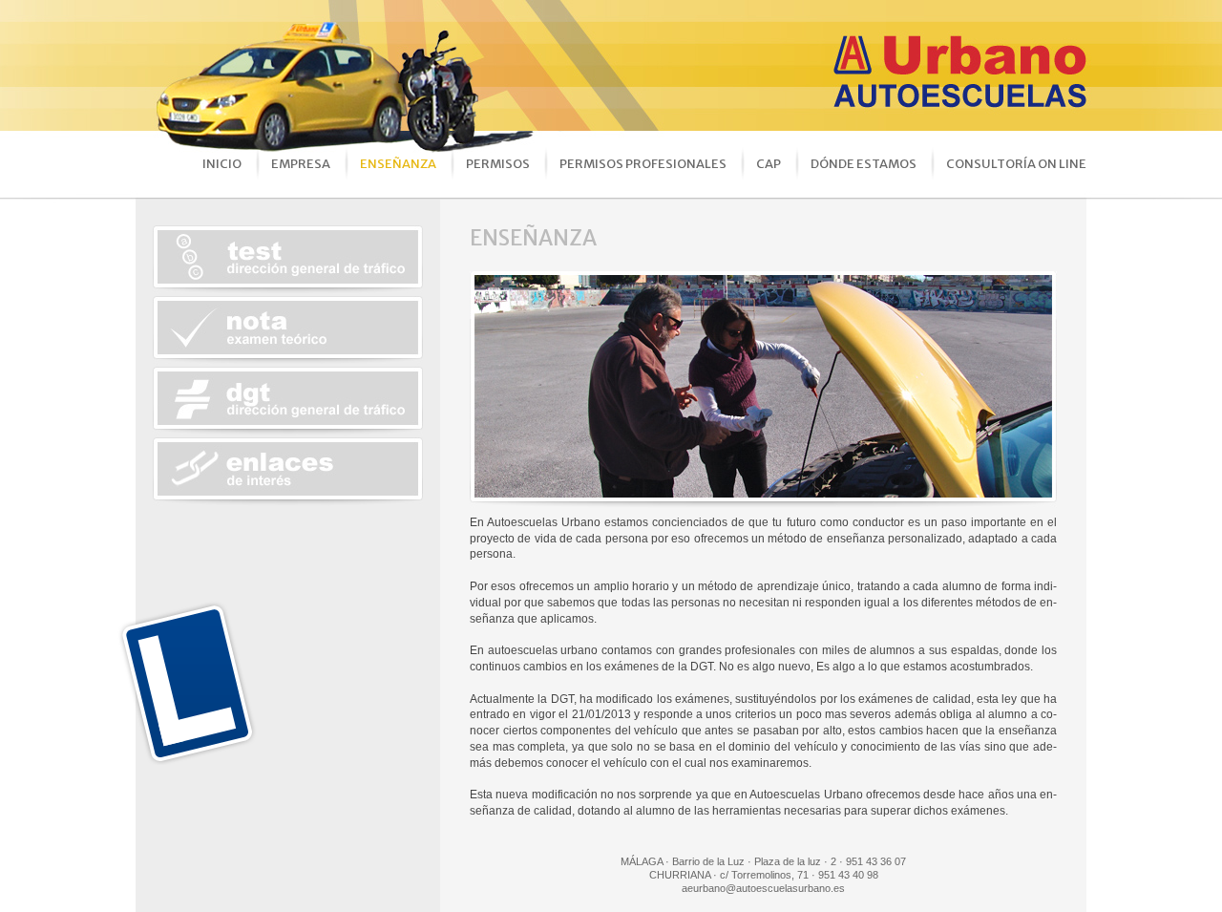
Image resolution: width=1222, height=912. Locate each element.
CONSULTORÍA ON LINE (1016, 164)
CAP (768, 164)
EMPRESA (300, 164)
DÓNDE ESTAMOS (863, 164)
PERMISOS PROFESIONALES (643, 164)
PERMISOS (498, 164)
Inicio (222, 164)
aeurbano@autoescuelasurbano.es (763, 888)
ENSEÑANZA (398, 164)
